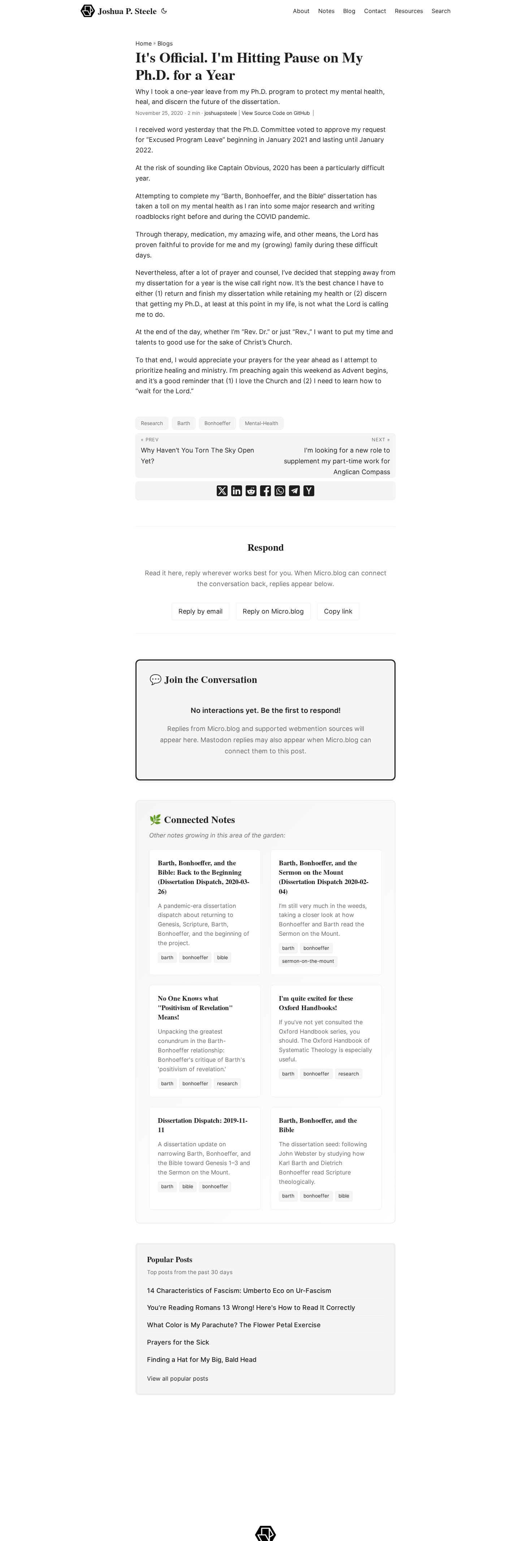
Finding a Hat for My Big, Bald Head (201, 1359)
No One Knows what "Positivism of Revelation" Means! (195, 1007)
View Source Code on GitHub (276, 113)
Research (152, 423)
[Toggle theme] (164, 11)
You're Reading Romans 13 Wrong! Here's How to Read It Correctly (251, 1307)
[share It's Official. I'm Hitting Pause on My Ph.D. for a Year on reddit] (251, 490)
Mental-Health (261, 423)
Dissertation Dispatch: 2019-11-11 (202, 1124)
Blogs (165, 43)
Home (143, 43)
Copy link (338, 611)
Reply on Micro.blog (273, 611)
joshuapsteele (220, 113)
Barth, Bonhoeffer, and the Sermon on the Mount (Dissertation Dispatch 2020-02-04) (323, 877)
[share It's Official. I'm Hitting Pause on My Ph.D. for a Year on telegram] (294, 490)
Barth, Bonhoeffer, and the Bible (318, 1124)
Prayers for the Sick (178, 1342)
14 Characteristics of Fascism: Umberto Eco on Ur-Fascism (239, 1290)
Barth (183, 423)
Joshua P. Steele (127, 10)
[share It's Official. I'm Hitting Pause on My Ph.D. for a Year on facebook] (265, 490)
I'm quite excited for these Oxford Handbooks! (316, 1002)
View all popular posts (177, 1378)
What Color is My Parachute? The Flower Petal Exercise (234, 1325)
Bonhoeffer (217, 423)
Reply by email (200, 611)
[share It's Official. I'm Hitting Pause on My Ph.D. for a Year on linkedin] (236, 490)
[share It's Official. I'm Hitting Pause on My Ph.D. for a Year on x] (222, 490)
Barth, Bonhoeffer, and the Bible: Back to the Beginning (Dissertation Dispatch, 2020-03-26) (203, 877)
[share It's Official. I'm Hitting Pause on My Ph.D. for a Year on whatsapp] (280, 490)
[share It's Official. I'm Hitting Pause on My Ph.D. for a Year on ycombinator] (308, 490)
